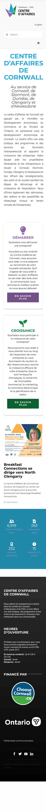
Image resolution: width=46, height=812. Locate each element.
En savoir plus (11, 502)
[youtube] (25, 753)
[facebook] (14, 753)
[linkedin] (31, 753)
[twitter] (20, 753)
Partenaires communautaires (18, 741)
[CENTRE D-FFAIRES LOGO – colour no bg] (20, 3)
